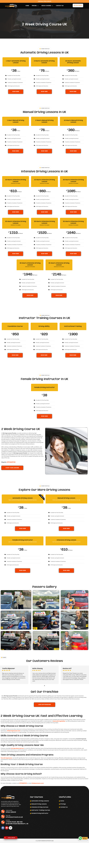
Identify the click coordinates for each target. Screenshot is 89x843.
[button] (44, 685)
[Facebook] (3, 828)
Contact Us (59, 5)
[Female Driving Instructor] (44, 813)
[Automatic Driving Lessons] (44, 801)
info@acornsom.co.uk (37, 783)
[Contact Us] (73, 807)
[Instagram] (10, 828)
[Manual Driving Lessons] (44, 804)
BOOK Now (15, 91)
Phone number (9, 810)
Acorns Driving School (59, 721)
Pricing (34, 5)
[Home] (73, 801)
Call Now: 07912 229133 (44, 1)
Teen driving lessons (6, 758)
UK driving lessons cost (13, 730)
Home (27, 5)
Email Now (8, 815)
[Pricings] (73, 804)
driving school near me (17, 748)
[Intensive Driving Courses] (44, 807)
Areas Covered (46, 5)
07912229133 (11, 462)
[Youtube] (6, 828)
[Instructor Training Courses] (44, 810)
